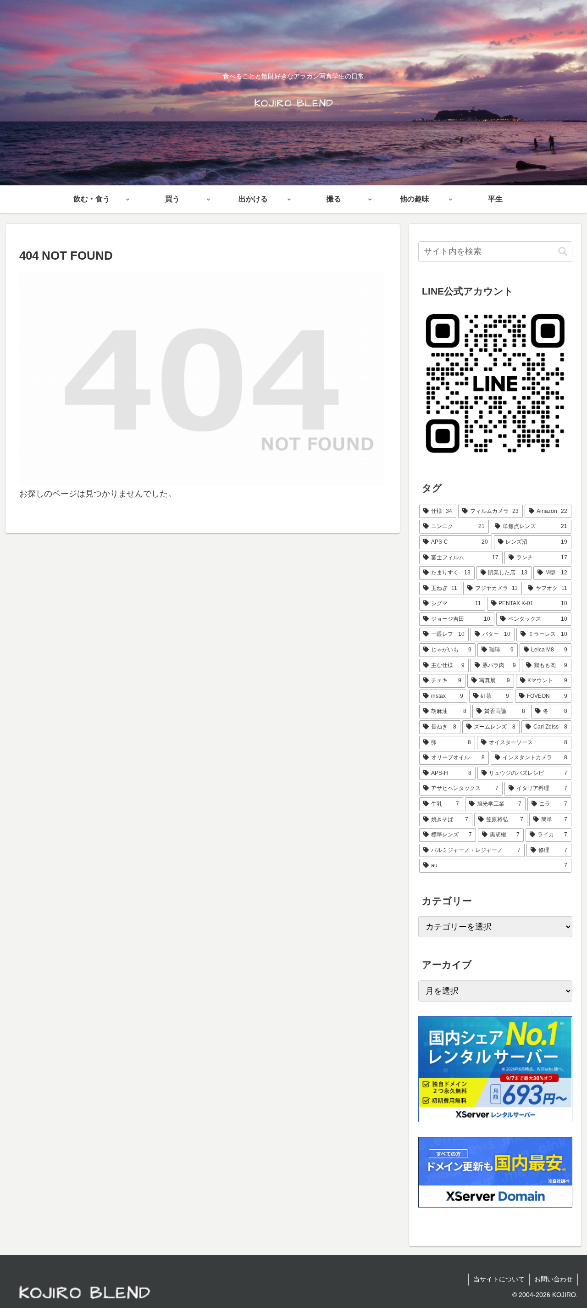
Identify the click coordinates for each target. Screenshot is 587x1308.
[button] (562, 251)
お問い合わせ (553, 1279)
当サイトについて (499, 1279)
